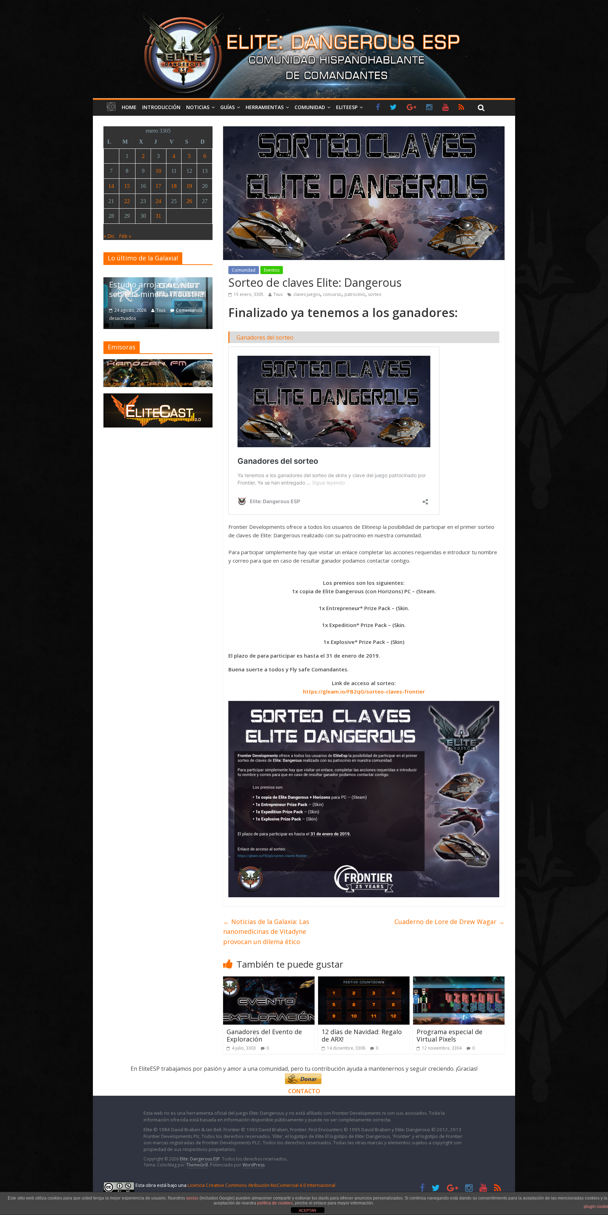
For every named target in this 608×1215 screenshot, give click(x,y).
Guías (227, 107)
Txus (278, 294)
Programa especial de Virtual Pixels (449, 1035)
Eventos (271, 270)
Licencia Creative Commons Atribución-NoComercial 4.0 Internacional (261, 1185)
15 (127, 186)
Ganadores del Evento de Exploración (264, 1035)
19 (189, 186)
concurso (332, 294)
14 (111, 186)
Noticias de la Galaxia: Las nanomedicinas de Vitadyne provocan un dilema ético (266, 931)
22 (127, 201)
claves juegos (306, 294)
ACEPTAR (307, 1210)
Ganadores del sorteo (264, 337)
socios (192, 1198)
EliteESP (346, 107)
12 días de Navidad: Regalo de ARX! (362, 1035)
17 (158, 186)
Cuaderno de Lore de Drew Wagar (449, 921)
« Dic (109, 236)
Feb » (125, 236)
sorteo (374, 294)
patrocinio (354, 294)
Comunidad (309, 107)
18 (174, 186)
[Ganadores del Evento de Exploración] (269, 981)
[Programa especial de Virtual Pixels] (459, 981)
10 (158, 171)
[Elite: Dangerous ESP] (304, 12)
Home (129, 107)
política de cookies (275, 1203)
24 (158, 201)
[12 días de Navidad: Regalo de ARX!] (364, 981)
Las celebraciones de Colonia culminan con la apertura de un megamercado (153, 280)
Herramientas (265, 107)
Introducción (161, 107)
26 (189, 201)
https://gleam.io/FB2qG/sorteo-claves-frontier (364, 691)
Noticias (197, 107)
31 (158, 216)
